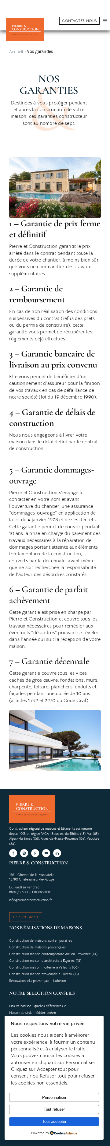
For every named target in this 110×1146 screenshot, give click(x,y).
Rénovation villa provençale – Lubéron (37, 981)
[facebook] (13, 853)
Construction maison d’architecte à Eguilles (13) (45, 960)
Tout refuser (54, 1109)
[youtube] (46, 853)
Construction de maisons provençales (37, 947)
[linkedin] (57, 853)
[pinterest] (35, 853)
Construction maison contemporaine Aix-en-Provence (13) (53, 954)
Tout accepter (54, 1121)
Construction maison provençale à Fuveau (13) (44, 974)
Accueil (16, 51)
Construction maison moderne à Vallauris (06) (44, 967)
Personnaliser (54, 1097)
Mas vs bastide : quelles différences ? (37, 1006)
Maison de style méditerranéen (32, 1013)
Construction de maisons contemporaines (40, 940)
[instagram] (24, 853)
